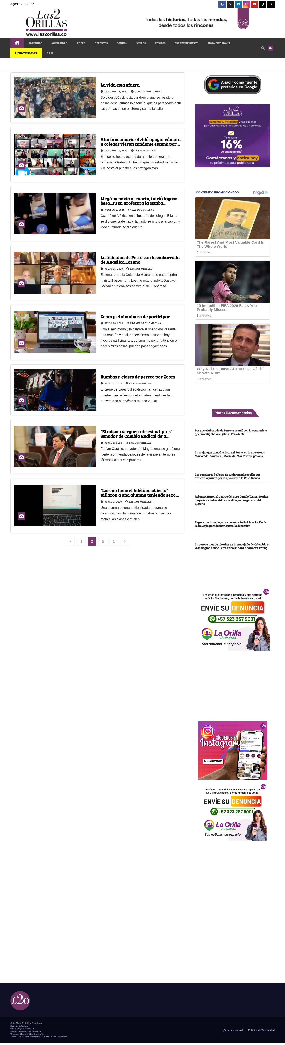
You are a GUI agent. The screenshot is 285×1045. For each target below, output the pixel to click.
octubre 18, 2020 (116, 91)
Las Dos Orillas (146, 150)
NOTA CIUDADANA (219, 43)
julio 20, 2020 (114, 323)
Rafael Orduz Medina (145, 323)
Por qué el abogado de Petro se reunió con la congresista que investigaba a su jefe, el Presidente (231, 432)
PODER (81, 43)
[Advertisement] (232, 684)
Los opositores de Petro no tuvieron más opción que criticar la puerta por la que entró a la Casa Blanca (227, 476)
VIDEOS (141, 43)
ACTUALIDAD (59, 43)
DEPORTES (101, 43)
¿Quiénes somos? (232, 1030)
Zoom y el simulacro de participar (135, 316)
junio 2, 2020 (114, 442)
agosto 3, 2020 (115, 209)
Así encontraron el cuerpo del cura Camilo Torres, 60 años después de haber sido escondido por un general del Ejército (231, 500)
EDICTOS (160, 43)
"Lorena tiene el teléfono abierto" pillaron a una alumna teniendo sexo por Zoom (138, 495)
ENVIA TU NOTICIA (26, 53)
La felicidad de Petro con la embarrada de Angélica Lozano (140, 259)
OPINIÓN (122, 43)
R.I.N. (50, 53)
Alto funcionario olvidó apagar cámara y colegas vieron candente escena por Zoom (141, 143)
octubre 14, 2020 (116, 150)
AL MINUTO (35, 43)
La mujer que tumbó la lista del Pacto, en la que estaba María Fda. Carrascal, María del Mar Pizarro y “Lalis (230, 454)
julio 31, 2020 (114, 268)
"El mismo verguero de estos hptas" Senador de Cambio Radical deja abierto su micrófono (136, 436)
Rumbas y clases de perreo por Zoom (138, 376)
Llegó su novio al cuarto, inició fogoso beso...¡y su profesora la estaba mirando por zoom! (139, 203)
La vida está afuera (120, 84)
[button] (263, 48)
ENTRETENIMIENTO (187, 43)
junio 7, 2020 (114, 383)
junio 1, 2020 (113, 501)
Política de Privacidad (261, 1030)
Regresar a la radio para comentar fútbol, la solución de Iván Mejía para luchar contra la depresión (231, 524)
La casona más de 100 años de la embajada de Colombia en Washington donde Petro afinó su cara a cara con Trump (232, 546)
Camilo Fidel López (148, 91)
